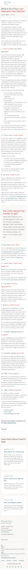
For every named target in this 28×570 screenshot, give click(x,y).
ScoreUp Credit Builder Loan (18, 196)
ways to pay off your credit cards (16, 279)
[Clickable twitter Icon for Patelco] (18, 567)
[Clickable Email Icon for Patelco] (21, 567)
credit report (12, 140)
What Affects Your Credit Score (14, 452)
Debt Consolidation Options (13, 502)
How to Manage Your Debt (11, 413)
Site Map (15, 560)
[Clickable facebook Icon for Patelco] (12, 567)
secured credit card (11, 198)
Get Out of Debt (8, 410)
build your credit (10, 310)
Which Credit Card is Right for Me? (13, 479)
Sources (3, 429)
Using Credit (7, 411)
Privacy (2, 560)
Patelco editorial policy (9, 423)
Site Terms (8, 560)
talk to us (21, 198)
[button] (2, 5)
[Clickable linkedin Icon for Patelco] (7, 567)
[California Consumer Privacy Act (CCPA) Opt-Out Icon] (14, 554)
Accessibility (21, 560)
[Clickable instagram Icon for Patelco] (15, 567)
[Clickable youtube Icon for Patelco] (10, 567)
